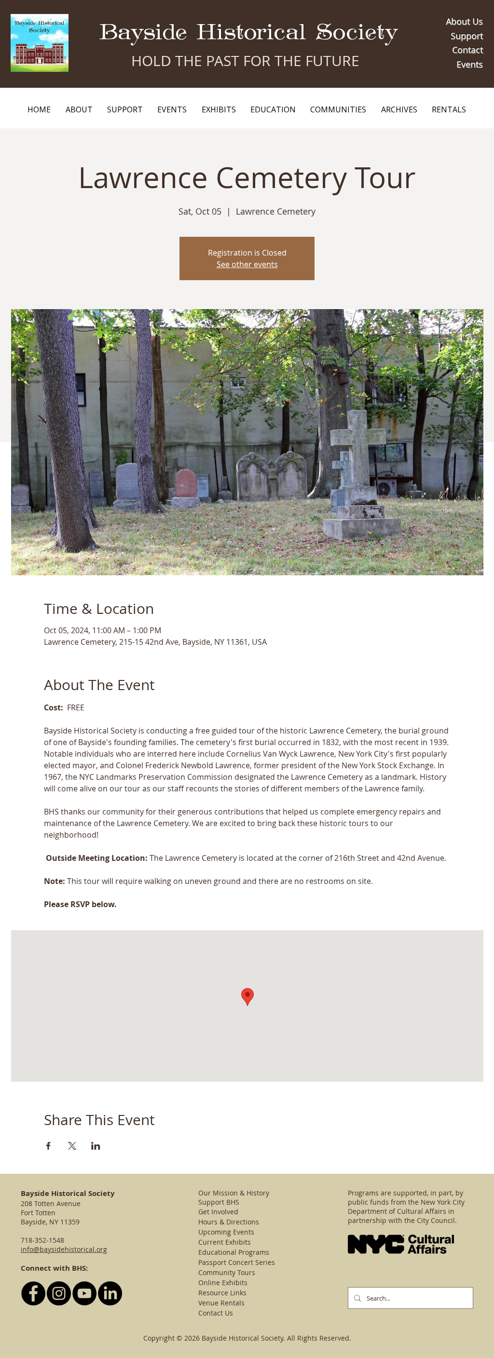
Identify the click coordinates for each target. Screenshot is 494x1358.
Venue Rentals (221, 1302)
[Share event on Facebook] (48, 1146)
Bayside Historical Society (248, 32)
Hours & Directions (228, 1221)
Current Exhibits (224, 1242)
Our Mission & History (233, 1192)
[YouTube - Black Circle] (84, 1293)
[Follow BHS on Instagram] (59, 1293)
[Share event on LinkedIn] (95, 1146)
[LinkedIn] (110, 1293)
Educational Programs (233, 1252)
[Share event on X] (72, 1146)
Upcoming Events (226, 1231)
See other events (247, 264)
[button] (78, 109)
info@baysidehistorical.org (64, 1249)
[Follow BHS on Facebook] (33, 1293)
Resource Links (222, 1292)
